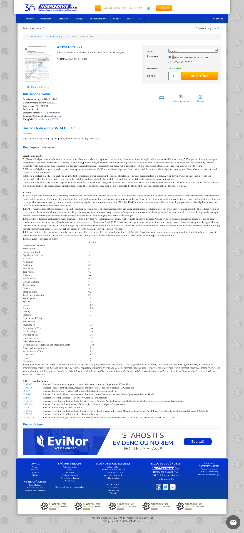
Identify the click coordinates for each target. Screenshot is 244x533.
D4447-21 (28, 397)
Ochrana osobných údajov (209, 474)
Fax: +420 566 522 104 (113, 472)
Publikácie (46, 18)
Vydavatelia (37, 36)
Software (63, 18)
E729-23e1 (28, 411)
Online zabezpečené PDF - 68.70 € (192, 57)
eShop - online (113, 467)
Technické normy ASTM (57, 36)
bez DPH (217, 28)
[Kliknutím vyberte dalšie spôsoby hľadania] (98, 8)
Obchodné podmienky (209, 472)
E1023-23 (28, 384)
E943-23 (27, 391)
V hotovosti (70, 481)
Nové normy (113, 488)
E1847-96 (28, 387)
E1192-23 (28, 401)
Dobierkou (69, 472)
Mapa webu (209, 463)
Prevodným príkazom (70, 478)
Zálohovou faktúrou (69, 475)
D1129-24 (28, 407)
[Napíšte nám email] (173, 487)
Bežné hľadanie (35, 485)
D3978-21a (28, 417)
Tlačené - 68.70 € (183, 62)
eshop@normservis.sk (113, 475)
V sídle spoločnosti (113, 478)
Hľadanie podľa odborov (35, 490)
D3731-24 (28, 404)
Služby (79, 18)
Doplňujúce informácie (38, 87)
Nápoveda (218, 18)
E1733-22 (28, 414)
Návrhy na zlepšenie (209, 469)
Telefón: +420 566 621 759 (113, 470)
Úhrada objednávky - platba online (69, 487)
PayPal (70, 470)
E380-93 (27, 394)
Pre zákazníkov (98, 18)
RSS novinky (113, 490)
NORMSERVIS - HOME (209, 466)
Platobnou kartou (70, 467)
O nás (116, 18)
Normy (29, 18)
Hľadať (164, 8)
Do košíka (200, 75)
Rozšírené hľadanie (35, 488)
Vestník (113, 493)
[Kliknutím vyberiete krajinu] (150, 8)
